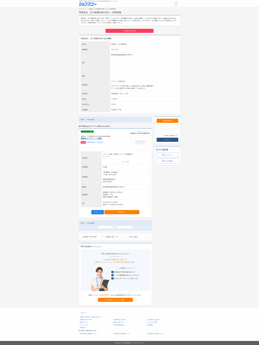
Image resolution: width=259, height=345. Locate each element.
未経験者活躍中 (91, 142)
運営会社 (82, 327)
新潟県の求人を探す (120, 319)
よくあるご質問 (152, 322)
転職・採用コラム (119, 322)
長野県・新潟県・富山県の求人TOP (90, 317)
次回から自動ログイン (171, 135)
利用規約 (150, 325)
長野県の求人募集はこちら (88, 333)
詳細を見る (121, 212)
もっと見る (125, 161)
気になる (98, 212)
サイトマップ (84, 325)
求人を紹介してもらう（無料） (115, 300)
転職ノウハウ (84, 322)
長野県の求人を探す (86, 319)
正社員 (83, 142)
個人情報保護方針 (119, 325)
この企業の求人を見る (129, 31)
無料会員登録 (167, 121)
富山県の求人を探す (154, 319)
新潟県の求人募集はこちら (122, 333)
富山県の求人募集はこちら (155, 333)
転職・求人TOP (83, 9)
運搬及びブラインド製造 (91, 138)
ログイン (167, 140)
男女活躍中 (100, 142)
